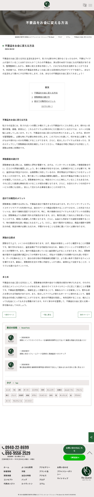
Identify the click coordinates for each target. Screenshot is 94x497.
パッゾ (14, 395)
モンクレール (17, 401)
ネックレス (63, 395)
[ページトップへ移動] (89, 452)
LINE (19, 390)
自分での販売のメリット (45, 101)
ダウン (34, 395)
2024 (42, 390)
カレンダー (50, 390)
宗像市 (21, 395)
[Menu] (90, 5)
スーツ (8, 401)
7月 (14, 390)
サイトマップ (62, 478)
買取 (27, 395)
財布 (51, 395)
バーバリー (28, 401)
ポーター (26, 390)
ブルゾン (79, 390)
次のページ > (85, 314)
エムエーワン (69, 390)
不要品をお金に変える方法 (46, 92)
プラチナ (77, 395)
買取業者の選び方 (42, 96)
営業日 (59, 390)
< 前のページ (9, 314)
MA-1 (7, 395)
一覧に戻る (47, 314)
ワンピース (43, 395)
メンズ (8, 390)
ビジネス (35, 390)
